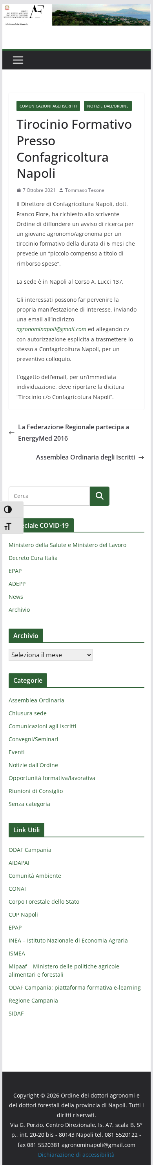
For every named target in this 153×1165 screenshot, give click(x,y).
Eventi (17, 752)
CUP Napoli (23, 914)
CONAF (18, 888)
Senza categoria (29, 804)
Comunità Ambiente (35, 875)
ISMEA (17, 953)
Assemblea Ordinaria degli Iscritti (85, 457)
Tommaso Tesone (84, 190)
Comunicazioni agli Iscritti (48, 106)
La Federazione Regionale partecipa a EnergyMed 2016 (73, 433)
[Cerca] (99, 496)
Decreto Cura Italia (33, 558)
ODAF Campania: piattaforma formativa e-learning (75, 987)
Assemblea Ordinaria (36, 700)
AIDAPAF (20, 862)
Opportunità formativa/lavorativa (52, 778)
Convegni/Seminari (33, 739)
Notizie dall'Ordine (108, 106)
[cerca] (49, 496)
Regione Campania (33, 1000)
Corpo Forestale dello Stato (44, 901)
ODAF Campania (30, 849)
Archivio (19, 609)
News (16, 596)
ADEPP (17, 583)
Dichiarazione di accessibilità (76, 1154)
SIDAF (16, 1013)
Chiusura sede (28, 713)
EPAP (15, 570)
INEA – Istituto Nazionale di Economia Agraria (68, 940)
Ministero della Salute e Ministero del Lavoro (67, 545)
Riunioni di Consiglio (36, 791)
